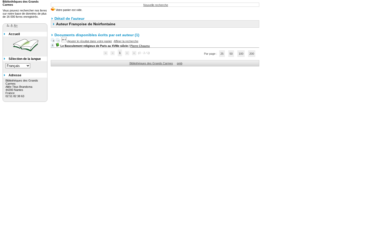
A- (8, 25)
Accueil (14, 34)
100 (241, 53)
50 (231, 53)
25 (222, 53)
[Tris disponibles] (64, 41)
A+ (16, 25)
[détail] (52, 45)
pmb (179, 63)
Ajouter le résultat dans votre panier (89, 41)
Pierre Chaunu (140, 45)
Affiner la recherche (126, 41)
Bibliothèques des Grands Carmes (151, 63)
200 (251, 53)
